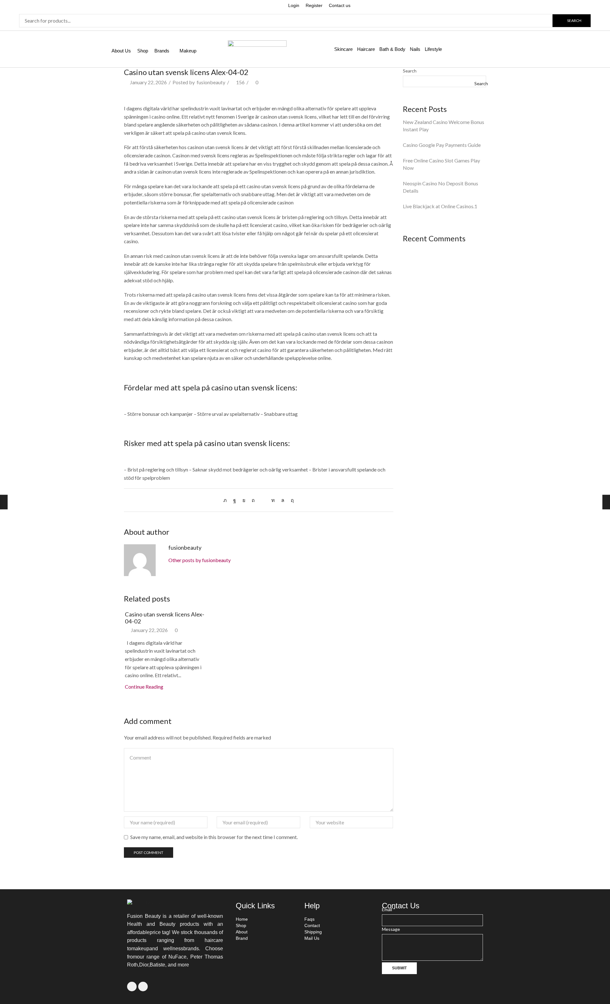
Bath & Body (392, 49)
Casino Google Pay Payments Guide (442, 145)
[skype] (291, 500)
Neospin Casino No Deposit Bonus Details (440, 187)
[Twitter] (226, 500)
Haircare (366, 49)
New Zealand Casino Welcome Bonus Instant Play (443, 125)
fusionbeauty (211, 82)
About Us (121, 50)
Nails (415, 49)
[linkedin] (273, 500)
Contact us (339, 5)
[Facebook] (234, 500)
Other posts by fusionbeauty (199, 560)
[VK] (243, 500)
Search (410, 70)
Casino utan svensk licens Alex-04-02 (164, 618)
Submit (399, 968)
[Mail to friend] (263, 500)
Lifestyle (433, 49)
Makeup (188, 50)
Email (388, 909)
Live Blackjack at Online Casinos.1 (440, 206)
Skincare (343, 49)
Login (293, 5)
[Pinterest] (253, 500)
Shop (142, 50)
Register (314, 5)
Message (391, 929)
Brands (161, 50)
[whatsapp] (283, 500)
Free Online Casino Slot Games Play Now (441, 164)
